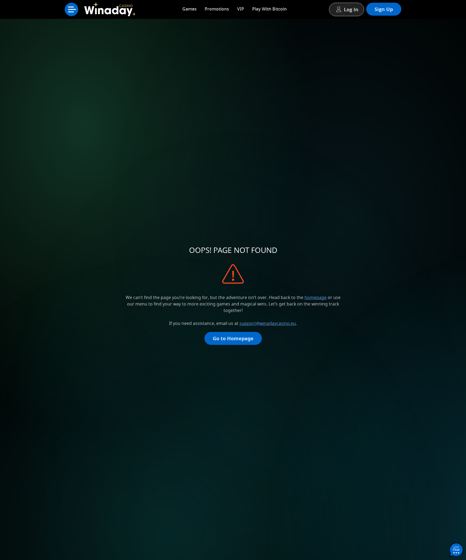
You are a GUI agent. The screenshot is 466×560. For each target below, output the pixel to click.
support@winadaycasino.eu (267, 323)
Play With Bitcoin (269, 9)
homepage (315, 297)
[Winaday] (112, 10)
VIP (240, 9)
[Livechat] (456, 550)
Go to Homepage (233, 338)
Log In (351, 9)
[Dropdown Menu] (71, 9)
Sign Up (384, 9)
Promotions (217, 9)
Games (189, 9)
